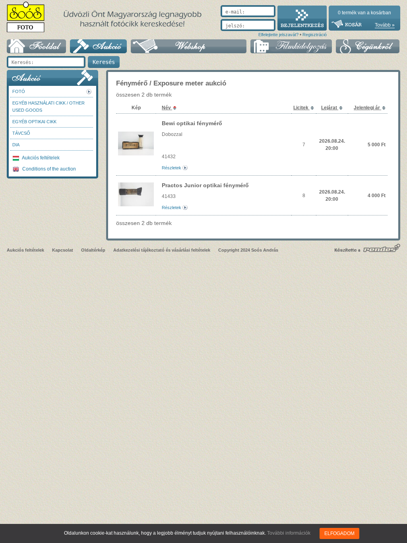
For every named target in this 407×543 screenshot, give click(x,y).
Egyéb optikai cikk (34, 121)
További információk (288, 533)
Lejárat (329, 108)
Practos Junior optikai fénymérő (205, 185)
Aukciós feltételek (40, 158)
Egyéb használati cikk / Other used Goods (48, 106)
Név (167, 108)
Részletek (171, 167)
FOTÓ (18, 91)
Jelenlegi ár (367, 108)
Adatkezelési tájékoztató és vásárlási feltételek (161, 250)
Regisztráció (314, 34)
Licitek (301, 108)
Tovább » (385, 25)
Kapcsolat (62, 250)
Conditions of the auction (48, 169)
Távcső (21, 133)
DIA (15, 144)
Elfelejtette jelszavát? (278, 34)
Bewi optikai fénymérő (192, 123)
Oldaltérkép (93, 250)
